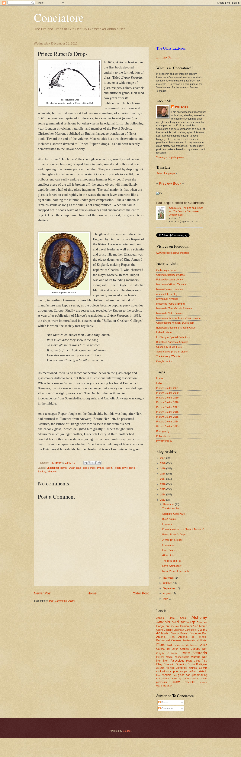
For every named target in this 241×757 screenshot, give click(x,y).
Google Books (164, 361)
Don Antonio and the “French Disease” (183, 529)
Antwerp (188, 622)
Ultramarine (168, 545)
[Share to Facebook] (96, 463)
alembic (193, 667)
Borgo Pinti (163, 626)
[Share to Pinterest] (99, 463)
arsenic (203, 667)
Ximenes (52, 471)
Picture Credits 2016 (167, 412)
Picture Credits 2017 (167, 407)
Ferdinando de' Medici (195, 640)
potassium (162, 682)
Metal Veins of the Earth (175, 571)
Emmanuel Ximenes (167, 298)
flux (175, 675)
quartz (176, 681)
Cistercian (179, 630)
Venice (170, 667)
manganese (162, 678)
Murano (195, 656)
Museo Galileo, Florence (169, 289)
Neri (204, 656)
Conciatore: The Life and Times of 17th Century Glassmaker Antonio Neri (186, 211)
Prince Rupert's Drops (174, 534)
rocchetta (190, 682)
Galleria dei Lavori (167, 648)
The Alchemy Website (168, 356)
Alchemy (199, 617)
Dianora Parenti (179, 633)
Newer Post (42, 593)
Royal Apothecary (172, 565)
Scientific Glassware (173, 513)
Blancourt (202, 622)
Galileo (203, 644)
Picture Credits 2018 (167, 402)
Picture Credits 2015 (167, 416)
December (169, 504)
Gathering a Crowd (166, 270)
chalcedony (162, 671)
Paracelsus (177, 660)
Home (92, 593)
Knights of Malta (166, 653)
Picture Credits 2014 (167, 421)
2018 (163, 473)
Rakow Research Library (169, 279)
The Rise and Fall (172, 560)
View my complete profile (170, 157)
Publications (163, 436)
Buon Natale (169, 518)
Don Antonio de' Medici (188, 636)
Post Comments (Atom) (62, 600)
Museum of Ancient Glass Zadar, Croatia (178, 318)
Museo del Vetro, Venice (169, 313)
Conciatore (59, 17)
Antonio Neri (167, 622)
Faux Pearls (168, 550)
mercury (176, 678)
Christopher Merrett (57, 467)
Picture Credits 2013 (167, 426)
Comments (167, 708)
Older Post (141, 593)
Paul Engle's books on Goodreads (180, 203)
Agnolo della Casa (171, 618)
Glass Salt (168, 555)
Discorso (195, 633)
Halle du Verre (164, 332)
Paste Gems (193, 661)
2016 (163, 484)
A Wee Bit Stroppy (172, 539)
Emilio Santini (167, 57)
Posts (164, 702)
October (167, 583)
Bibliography (163, 431)
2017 (163, 479)
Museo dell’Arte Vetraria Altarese (174, 308)
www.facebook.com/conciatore (172, 252)
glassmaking (199, 674)
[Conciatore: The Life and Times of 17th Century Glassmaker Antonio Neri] (162, 213)
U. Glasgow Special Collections (173, 337)
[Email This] (85, 463)
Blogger (127, 730)
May (166, 598)
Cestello (168, 629)
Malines (160, 657)
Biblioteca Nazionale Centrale (172, 342)
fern (158, 675)
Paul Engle (181, 106)
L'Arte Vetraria (193, 653)
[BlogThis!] (89, 463)
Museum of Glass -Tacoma (171, 284)
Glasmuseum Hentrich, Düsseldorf (175, 322)
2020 (163, 463)
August (167, 593)
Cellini (159, 630)
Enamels (167, 524)
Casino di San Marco (193, 626)
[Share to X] (92, 463)
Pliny (159, 664)
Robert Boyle (121, 467)
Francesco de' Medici (186, 645)
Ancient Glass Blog (166, 294)
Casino (175, 626)
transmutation (164, 685)
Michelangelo (182, 657)
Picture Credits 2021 (167, 388)
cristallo (202, 671)
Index (159, 383)
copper (174, 671)
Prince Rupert (104, 467)
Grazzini (184, 648)
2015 (163, 489)
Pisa (204, 660)
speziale (203, 682)
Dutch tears (75, 467)
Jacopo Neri (199, 648)
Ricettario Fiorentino (175, 664)
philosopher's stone (196, 678)
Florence (164, 644)
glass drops (89, 467)
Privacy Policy (164, 440)
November (169, 577)
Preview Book (170, 183)
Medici (169, 657)
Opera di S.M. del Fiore (169, 346)
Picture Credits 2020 (167, 393)
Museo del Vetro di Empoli (170, 303)
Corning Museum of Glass (170, 274)
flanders (167, 674)
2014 (163, 494)
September (169, 588)
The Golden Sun (171, 508)
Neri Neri (162, 660)
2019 (163, 468)
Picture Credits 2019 (167, 397)
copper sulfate (188, 671)
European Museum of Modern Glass (176, 327)
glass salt (184, 674)
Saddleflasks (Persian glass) (172, 351)
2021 (163, 458)
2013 (163, 499)
